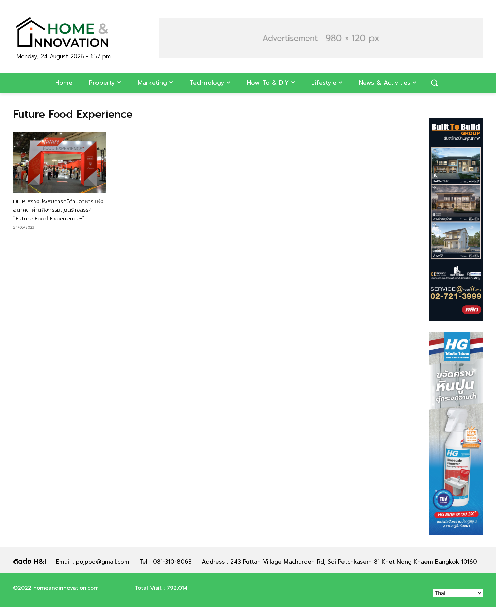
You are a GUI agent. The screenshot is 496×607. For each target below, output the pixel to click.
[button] (434, 83)
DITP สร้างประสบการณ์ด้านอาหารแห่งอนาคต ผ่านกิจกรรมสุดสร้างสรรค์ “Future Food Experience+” (58, 210)
